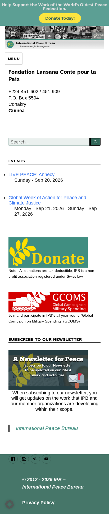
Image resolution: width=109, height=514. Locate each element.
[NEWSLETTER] (54, 370)
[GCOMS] (54, 302)
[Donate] (54, 252)
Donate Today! (60, 18)
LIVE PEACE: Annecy (31, 174)
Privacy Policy (38, 502)
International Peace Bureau (47, 428)
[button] (9, 504)
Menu (14, 58)
